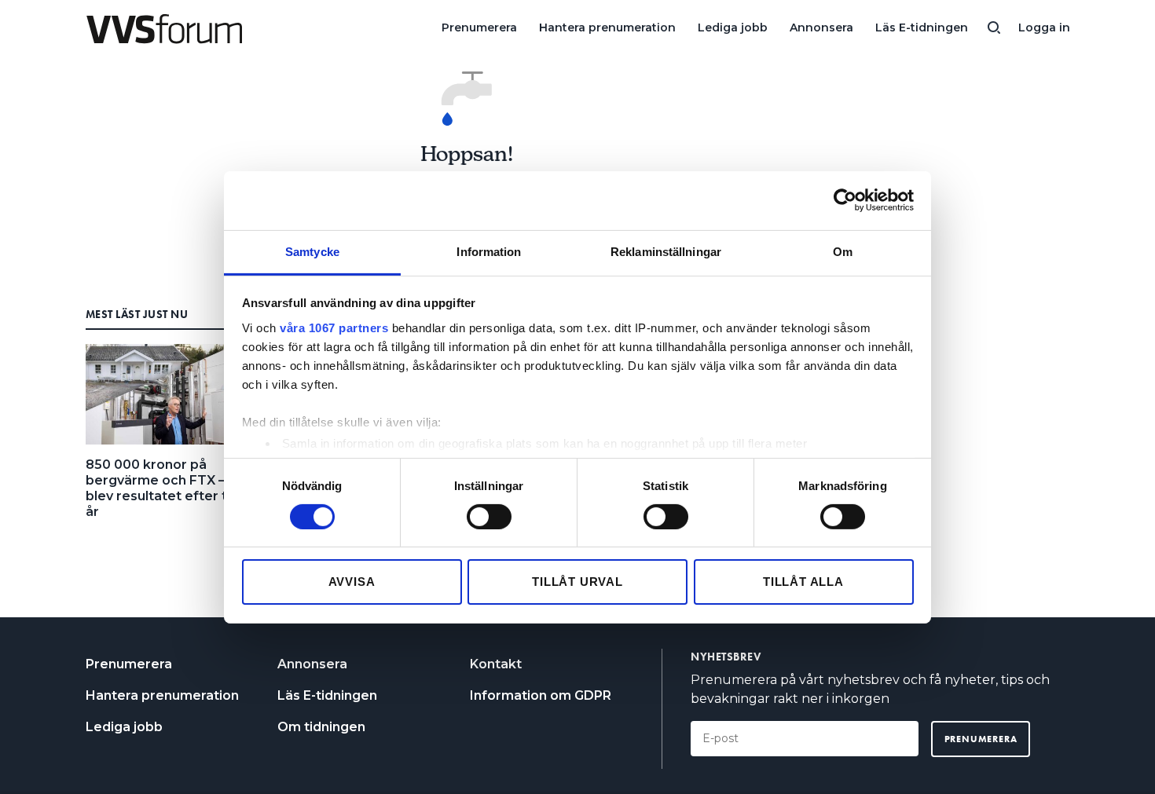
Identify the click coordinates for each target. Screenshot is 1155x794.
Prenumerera (479, 27)
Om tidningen (321, 726)
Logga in (1044, 27)
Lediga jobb (733, 27)
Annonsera (821, 27)
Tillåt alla (803, 581)
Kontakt (496, 664)
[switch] (489, 516)
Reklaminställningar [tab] (665, 251)
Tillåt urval (577, 581)
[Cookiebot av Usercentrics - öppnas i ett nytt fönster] (845, 200)
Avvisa (352, 581)
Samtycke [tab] (312, 251)
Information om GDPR (540, 695)
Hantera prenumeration (607, 27)
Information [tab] (488, 251)
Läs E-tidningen (921, 27)
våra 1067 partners (334, 327)
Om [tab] (842, 251)
